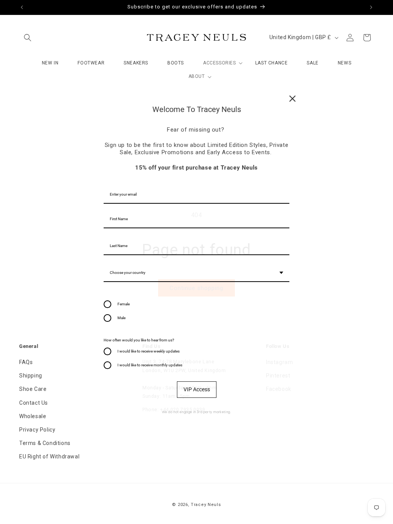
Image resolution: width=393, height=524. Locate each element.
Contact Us (33, 403)
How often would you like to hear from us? (139, 340)
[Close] (292, 98)
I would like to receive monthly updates (149, 365)
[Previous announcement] (21, 7)
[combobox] (196, 273)
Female (123, 304)
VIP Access (196, 389)
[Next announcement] (371, 7)
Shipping (30, 375)
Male (121, 318)
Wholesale (32, 416)
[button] (27, 37)
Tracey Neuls (206, 504)
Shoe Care (32, 389)
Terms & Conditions (45, 443)
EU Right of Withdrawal (49, 456)
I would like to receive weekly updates (148, 351)
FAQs (26, 362)
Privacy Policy (37, 430)
